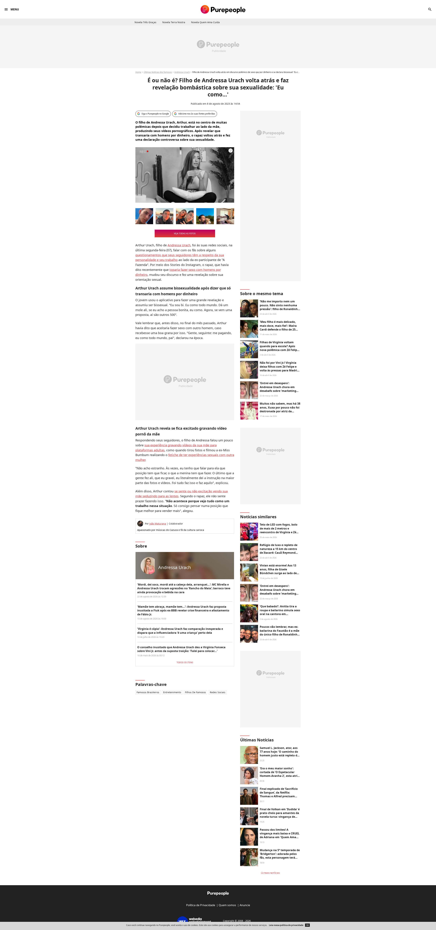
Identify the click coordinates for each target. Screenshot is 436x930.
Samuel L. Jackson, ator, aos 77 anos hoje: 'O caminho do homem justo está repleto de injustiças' (279, 753)
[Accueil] (223, 9)
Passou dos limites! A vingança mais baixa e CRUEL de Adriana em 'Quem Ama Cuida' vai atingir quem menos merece (279, 837)
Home (138, 72)
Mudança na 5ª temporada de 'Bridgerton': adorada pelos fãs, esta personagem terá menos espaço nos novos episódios (280, 857)
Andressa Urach (182, 72)
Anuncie (245, 905)
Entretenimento (172, 692)
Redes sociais (217, 692)
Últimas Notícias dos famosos (158, 72)
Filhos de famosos (195, 692)
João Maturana (157, 523)
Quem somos (227, 905)
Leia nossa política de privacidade (286, 925)
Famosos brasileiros (148, 692)
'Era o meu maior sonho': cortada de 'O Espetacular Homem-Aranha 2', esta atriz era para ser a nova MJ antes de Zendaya (279, 776)
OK (307, 925)
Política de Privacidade (200, 905)
